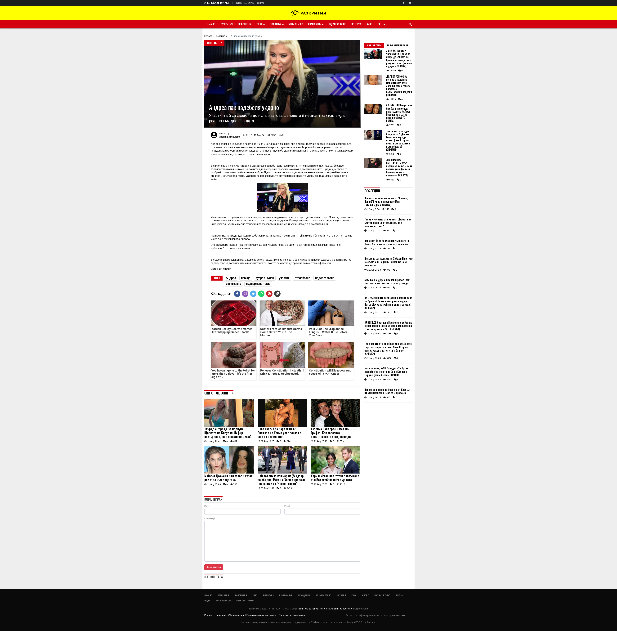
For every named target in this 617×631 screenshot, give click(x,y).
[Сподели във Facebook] (237, 294)
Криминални (296, 24)
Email (287, 506)
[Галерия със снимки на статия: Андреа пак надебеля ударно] (282, 84)
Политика (275, 24)
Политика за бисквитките (292, 615)
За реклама (249, 2)
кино (369, 24)
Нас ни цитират (382, 595)
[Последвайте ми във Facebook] (403, 3)
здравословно (337, 24)
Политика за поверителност (313, 608)
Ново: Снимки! (223, 600)
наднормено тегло (258, 283)
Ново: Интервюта (245, 600)
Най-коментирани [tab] (397, 45)
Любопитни (244, 24)
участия (284, 278)
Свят (259, 24)
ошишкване (233, 283)
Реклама (208, 615)
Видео (399, 595)
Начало (239, 2)
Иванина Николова (229, 136)
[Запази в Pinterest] (269, 294)
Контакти (221, 615)
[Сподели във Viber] (245, 294)
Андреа (231, 278)
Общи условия (236, 615)
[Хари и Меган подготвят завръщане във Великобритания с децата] (335, 472)
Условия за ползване (341, 608)
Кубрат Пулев (265, 278)
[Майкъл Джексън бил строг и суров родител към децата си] (229, 472)
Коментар (210, 518)
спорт (365, 595)
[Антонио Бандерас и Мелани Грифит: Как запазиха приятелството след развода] (335, 426)
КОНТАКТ (260, 2)
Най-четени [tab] (374, 45)
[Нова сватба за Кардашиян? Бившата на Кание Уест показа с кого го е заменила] (282, 426)
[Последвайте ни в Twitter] (410, 3)
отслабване (302, 278)
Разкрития (227, 24)
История (356, 24)
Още (380, 24)
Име (207, 506)
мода (207, 600)
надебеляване (324, 278)
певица (245, 278)
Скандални (314, 24)
